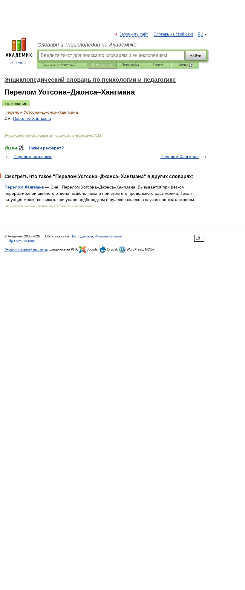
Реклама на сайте (108, 236)
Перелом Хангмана (179, 156)
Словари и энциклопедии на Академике (87, 45)
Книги (158, 65)
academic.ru (19, 63)
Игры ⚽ (185, 65)
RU (200, 34)
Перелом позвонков (32, 156)
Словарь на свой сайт (173, 34)
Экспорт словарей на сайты (25, 249)
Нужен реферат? (46, 148)
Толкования (101, 65)
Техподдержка (82, 236)
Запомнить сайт (134, 34)
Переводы (130, 65)
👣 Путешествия (22, 241)
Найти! (196, 55)
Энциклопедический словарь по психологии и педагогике (62, 65)
